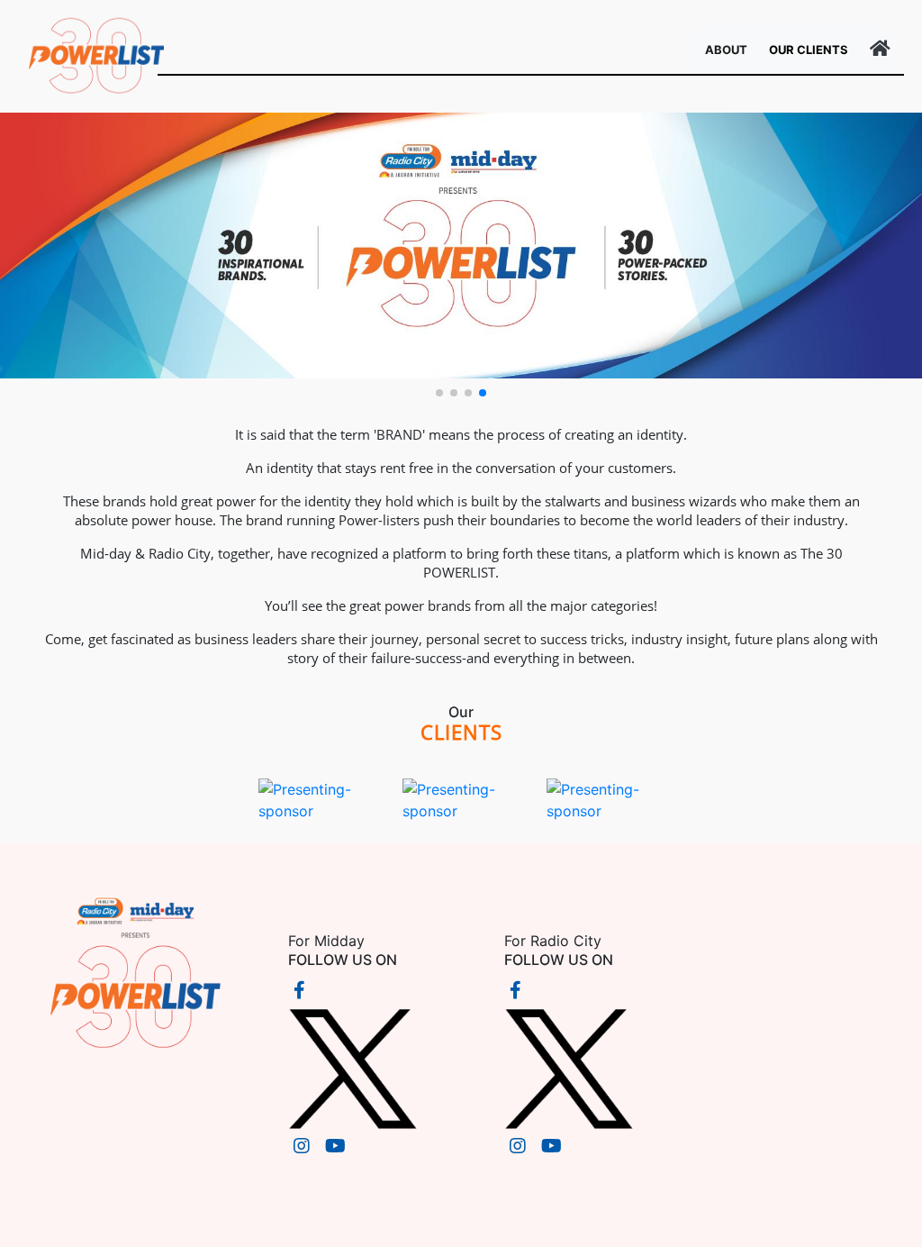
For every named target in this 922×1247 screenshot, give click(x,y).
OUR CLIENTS (808, 49)
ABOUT (730, 49)
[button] (439, 392)
